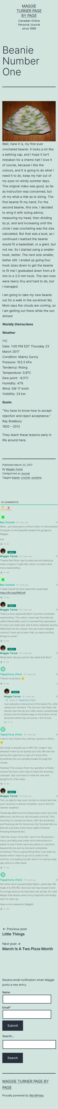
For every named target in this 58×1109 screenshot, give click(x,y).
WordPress (36, 1095)
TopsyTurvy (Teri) (27, 700)
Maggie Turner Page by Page (29, 11)
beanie (16, 477)
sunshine (36, 477)
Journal (25, 473)
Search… (8, 1036)
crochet (25, 477)
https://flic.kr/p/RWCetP (13, 592)
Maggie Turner (14, 469)
